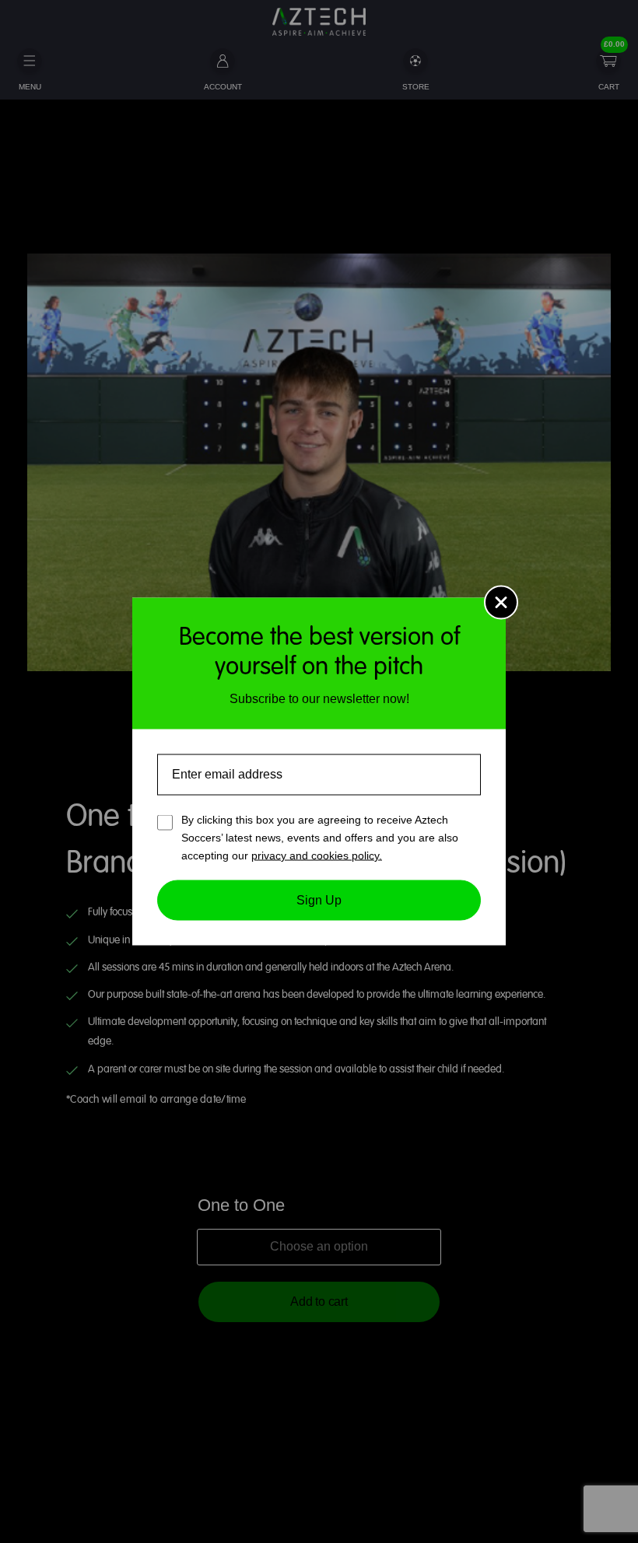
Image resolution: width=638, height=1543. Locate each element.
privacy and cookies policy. (316, 854)
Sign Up (319, 900)
